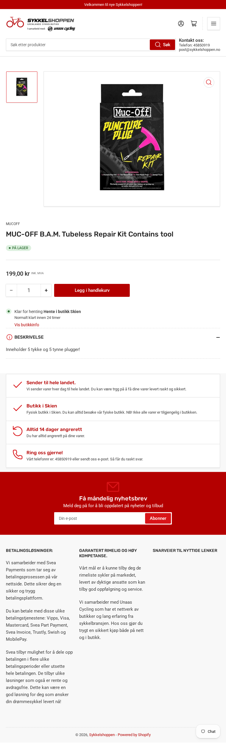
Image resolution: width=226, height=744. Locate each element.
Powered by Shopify (134, 735)
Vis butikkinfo (26, 324)
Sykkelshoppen (102, 735)
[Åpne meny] (213, 23)
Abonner (158, 518)
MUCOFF (13, 224)
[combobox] (91, 45)
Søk (166, 44)
